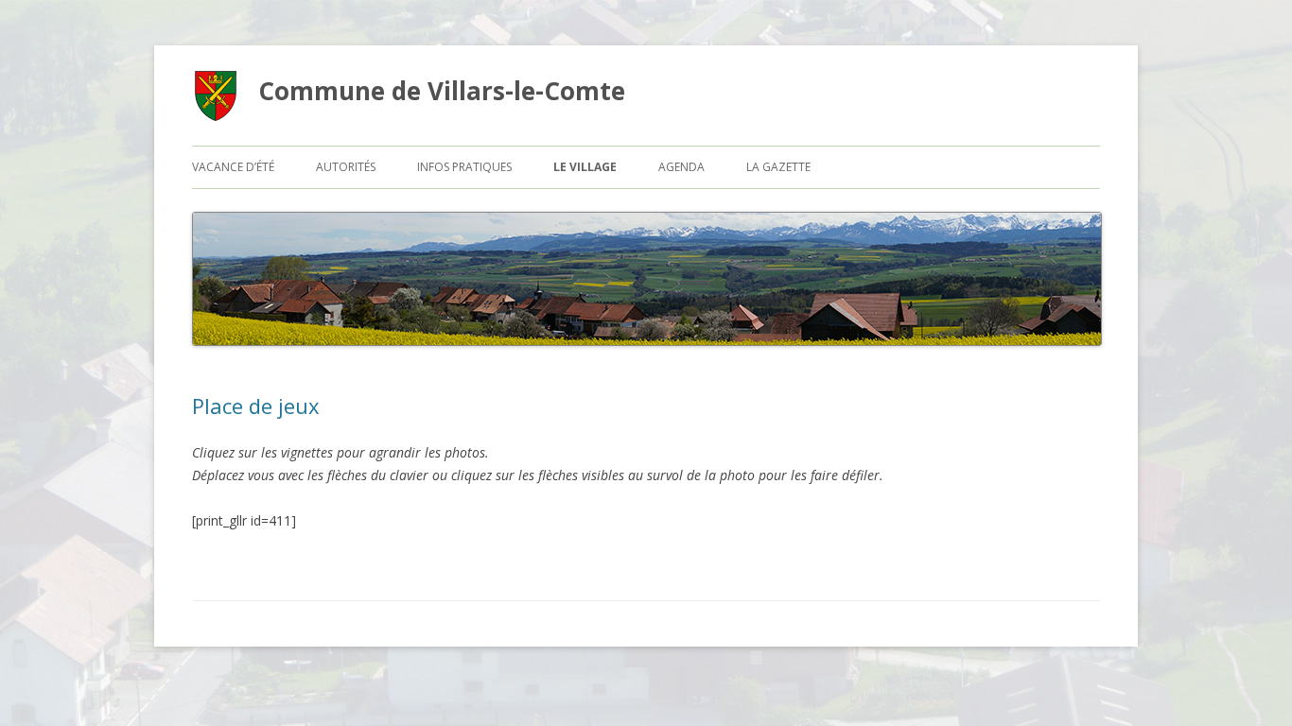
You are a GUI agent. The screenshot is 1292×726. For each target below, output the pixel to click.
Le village (585, 167)
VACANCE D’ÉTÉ (233, 167)
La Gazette (778, 167)
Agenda (681, 167)
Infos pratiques (464, 167)
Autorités (345, 167)
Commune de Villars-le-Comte (441, 91)
